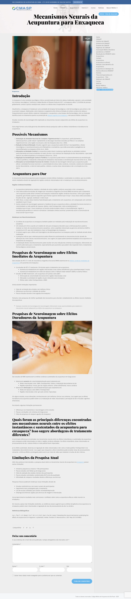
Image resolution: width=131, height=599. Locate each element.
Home (98, 37)
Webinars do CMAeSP (103, 79)
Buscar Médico (101, 85)
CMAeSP (22, 8)
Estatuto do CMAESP (102, 45)
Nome (14, 566)
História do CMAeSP (102, 41)
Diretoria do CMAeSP (103, 43)
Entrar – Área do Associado (104, 90)
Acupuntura (15, 91)
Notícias (98, 83)
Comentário (16, 544)
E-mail (42, 566)
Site (68, 566)
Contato (98, 58)
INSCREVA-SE (78, 2)
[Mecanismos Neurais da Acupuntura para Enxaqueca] (52, 62)
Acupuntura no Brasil (103, 62)
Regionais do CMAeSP (103, 48)
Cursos (98, 81)
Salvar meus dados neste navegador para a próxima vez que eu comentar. (38, 575)
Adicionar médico (101, 88)
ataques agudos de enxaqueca (57, 115)
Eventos (98, 73)
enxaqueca (80, 462)
